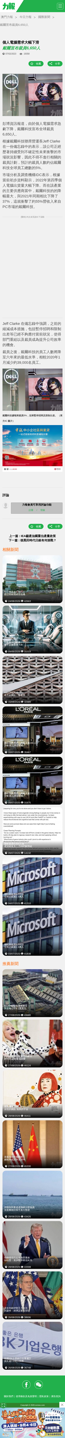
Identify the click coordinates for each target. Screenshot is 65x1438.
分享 (57, 63)
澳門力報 (7, 17)
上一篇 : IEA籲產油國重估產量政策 (32, 536)
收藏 (38, 63)
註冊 (31, 510)
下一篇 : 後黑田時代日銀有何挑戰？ (32, 540)
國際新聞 (44, 17)
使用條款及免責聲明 (26, 1396)
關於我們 (8, 1396)
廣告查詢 (55, 1396)
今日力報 (26, 17)
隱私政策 (44, 1396)
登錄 (42, 510)
